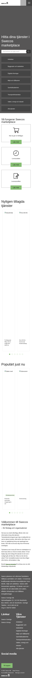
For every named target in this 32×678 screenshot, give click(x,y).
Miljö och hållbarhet (22, 634)
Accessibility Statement (7, 672)
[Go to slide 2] (12, 354)
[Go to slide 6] (22, 354)
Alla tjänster (20, 648)
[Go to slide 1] (9, 354)
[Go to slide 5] (19, 354)
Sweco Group (6, 622)
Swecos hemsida (11, 564)
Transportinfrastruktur (23, 639)
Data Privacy (16, 670)
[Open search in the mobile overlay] (16, 51)
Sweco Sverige (6, 619)
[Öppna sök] (23, 3)
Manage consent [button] (19, 672)
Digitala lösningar (22, 631)
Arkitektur (19, 622)
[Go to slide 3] (14, 354)
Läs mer (16, 142)
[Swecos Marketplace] (4, 3)
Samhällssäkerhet (22, 637)
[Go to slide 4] (17, 354)
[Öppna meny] (29, 3)
